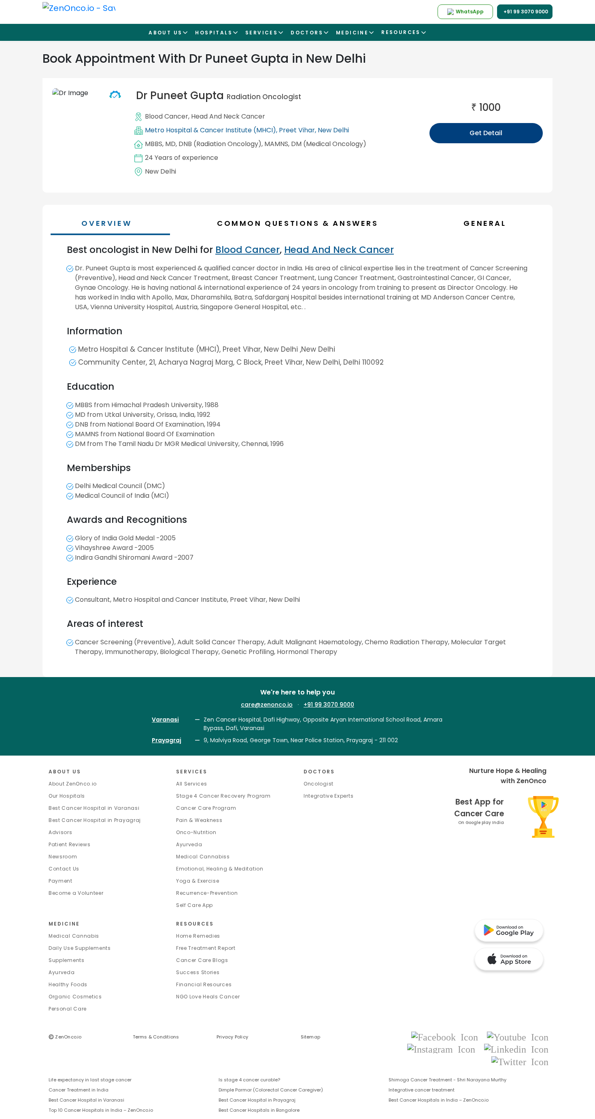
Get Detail (486, 133)
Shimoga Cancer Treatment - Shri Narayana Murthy (447, 1080)
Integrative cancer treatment (422, 1090)
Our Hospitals (67, 795)
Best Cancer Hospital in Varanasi (94, 808)
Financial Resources (204, 984)
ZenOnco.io (65, 1037)
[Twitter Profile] (519, 1061)
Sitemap (311, 1037)
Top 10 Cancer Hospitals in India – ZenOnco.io (101, 1110)
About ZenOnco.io (73, 783)
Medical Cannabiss (203, 856)
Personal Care (68, 1008)
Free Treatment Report (206, 948)
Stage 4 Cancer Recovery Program (223, 795)
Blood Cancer (166, 116)
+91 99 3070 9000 (329, 705)
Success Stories (198, 972)
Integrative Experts (328, 795)
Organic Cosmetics (75, 996)
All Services (191, 783)
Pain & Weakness (199, 820)
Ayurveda (189, 844)
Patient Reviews (70, 844)
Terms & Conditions (156, 1037)
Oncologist (319, 783)
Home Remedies (198, 935)
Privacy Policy (232, 1037)
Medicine (64, 923)
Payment (60, 880)
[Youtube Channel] (517, 1037)
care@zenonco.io (267, 705)
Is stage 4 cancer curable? (249, 1080)
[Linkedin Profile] (516, 1049)
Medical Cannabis (74, 935)
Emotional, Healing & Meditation (220, 868)
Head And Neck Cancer (228, 116)
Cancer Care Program (206, 808)
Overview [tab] (106, 223)
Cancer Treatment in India (78, 1090)
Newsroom (63, 856)
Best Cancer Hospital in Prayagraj (95, 820)
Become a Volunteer (76, 893)
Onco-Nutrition (196, 832)
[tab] (301, 223)
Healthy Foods (68, 984)
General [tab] (484, 223)
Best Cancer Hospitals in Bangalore (259, 1110)
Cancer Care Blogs (202, 960)
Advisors (60, 832)
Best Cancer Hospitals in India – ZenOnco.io (439, 1100)
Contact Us (64, 868)
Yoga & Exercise (197, 880)
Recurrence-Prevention (207, 893)
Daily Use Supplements (80, 948)
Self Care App (194, 905)
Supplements (67, 960)
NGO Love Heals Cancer (208, 996)
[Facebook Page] (447, 1037)
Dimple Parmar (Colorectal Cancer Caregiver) (271, 1090)
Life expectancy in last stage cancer (90, 1080)
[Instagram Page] (443, 1049)
